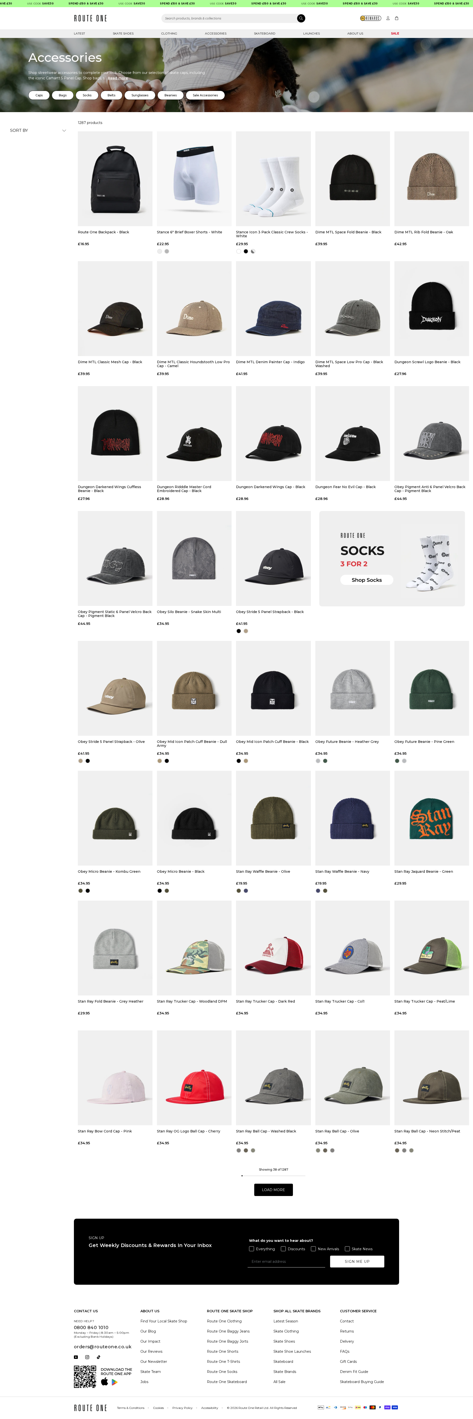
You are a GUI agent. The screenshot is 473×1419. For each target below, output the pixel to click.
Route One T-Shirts (223, 1362)
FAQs (344, 1351)
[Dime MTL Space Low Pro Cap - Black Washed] (352, 308)
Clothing (169, 33)
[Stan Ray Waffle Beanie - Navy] (352, 818)
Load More (273, 1190)
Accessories (215, 33)
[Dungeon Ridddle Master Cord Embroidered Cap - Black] (194, 433)
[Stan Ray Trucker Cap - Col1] (352, 948)
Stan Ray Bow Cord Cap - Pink (105, 1131)
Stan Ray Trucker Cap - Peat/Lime (424, 1001)
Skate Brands (284, 1372)
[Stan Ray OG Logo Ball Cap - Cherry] (194, 1077)
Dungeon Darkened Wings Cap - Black (270, 487)
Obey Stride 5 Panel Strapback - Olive (111, 742)
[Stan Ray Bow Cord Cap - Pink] (115, 1077)
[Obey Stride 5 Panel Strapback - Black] (273, 558)
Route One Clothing (224, 1321)
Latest (79, 33)
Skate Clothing (286, 1331)
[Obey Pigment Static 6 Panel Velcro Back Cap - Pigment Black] (115, 558)
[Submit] (301, 18)
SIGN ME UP (357, 1261)
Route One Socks (222, 1372)
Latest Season (285, 1321)
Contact (347, 1321)
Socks (87, 95)
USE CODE (16, 3)
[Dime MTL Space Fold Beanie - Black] (352, 178)
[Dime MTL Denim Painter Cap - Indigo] (273, 308)
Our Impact (150, 1341)
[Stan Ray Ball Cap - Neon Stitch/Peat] (431, 1077)
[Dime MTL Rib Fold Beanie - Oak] (431, 178)
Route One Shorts (222, 1351)
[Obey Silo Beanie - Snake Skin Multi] (194, 558)
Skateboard (264, 33)
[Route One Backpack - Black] (115, 178)
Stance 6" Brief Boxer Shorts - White (189, 232)
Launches (311, 33)
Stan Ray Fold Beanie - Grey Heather (110, 1001)
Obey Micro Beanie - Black (180, 872)
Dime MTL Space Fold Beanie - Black (348, 232)
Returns (347, 1331)
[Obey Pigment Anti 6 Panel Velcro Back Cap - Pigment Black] (431, 433)
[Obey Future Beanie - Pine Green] (431, 688)
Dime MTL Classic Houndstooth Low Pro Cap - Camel (193, 364)
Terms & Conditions (130, 1408)
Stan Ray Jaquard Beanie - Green (423, 872)
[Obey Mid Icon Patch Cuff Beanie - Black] (273, 688)
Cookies (158, 1408)
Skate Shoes (123, 33)
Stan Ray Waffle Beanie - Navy (342, 872)
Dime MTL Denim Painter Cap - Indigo (270, 362)
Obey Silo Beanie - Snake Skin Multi (189, 612)
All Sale (279, 1382)
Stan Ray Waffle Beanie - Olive (263, 872)
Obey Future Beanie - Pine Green (424, 742)
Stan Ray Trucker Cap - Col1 (340, 1001)
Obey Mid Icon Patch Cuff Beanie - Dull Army (192, 744)
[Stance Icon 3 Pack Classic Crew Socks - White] (273, 178)
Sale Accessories (205, 95)
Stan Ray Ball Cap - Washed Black (266, 1131)
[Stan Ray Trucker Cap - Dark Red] (273, 948)
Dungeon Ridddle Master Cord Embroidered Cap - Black (184, 489)
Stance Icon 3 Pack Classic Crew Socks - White (272, 234)
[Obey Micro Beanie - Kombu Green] (115, 818)
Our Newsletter (153, 1362)
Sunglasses (140, 95)
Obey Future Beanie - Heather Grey (347, 742)
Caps (39, 95)
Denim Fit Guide (354, 1372)
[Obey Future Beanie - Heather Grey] (352, 688)
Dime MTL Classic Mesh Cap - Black (110, 362)
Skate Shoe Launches (292, 1351)
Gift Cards (348, 1362)
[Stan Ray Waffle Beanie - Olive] (273, 818)
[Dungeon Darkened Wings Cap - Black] (273, 433)
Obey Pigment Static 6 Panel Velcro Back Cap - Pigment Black (115, 614)
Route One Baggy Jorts (227, 1341)
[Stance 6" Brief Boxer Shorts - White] (194, 178)
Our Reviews (151, 1351)
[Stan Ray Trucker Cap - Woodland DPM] (194, 948)
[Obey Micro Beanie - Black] (194, 818)
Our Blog (148, 1331)
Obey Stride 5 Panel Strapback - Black (270, 612)
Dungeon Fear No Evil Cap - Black (345, 487)
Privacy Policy (182, 1408)
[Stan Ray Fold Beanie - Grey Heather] (115, 948)
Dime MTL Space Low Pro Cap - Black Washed (349, 364)
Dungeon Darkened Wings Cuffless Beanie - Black (109, 489)
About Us (355, 33)
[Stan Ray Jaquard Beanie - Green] (431, 818)
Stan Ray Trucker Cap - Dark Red (265, 1001)
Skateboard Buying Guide (362, 1382)
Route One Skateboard (227, 1382)
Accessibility (209, 1408)
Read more (118, 78)
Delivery (347, 1341)
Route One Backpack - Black (103, 232)
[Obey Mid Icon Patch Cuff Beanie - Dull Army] (194, 688)
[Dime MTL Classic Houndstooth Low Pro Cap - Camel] (194, 308)
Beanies (171, 95)
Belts (111, 95)
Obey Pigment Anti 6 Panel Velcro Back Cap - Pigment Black (429, 489)
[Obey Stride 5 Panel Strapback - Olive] (115, 688)
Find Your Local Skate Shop (163, 1321)
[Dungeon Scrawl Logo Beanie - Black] (431, 308)
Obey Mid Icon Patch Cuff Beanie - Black (272, 742)
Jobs (144, 1382)
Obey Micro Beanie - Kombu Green (109, 872)
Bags (63, 95)
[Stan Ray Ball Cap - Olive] (352, 1077)
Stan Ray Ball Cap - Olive (337, 1131)
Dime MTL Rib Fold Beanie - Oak (423, 232)
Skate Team (150, 1372)
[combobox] (233, 18)
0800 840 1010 (91, 1328)
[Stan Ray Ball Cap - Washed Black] (273, 1077)
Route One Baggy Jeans (228, 1331)
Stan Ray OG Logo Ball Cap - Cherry (188, 1131)
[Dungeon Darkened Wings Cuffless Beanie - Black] (115, 433)
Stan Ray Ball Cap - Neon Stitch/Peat (427, 1131)
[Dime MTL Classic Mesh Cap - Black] (115, 308)
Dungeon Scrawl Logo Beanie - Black (427, 362)
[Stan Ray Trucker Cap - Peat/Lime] (431, 948)
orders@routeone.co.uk (102, 1347)
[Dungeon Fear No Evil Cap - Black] (352, 433)
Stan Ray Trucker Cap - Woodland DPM (192, 1001)
